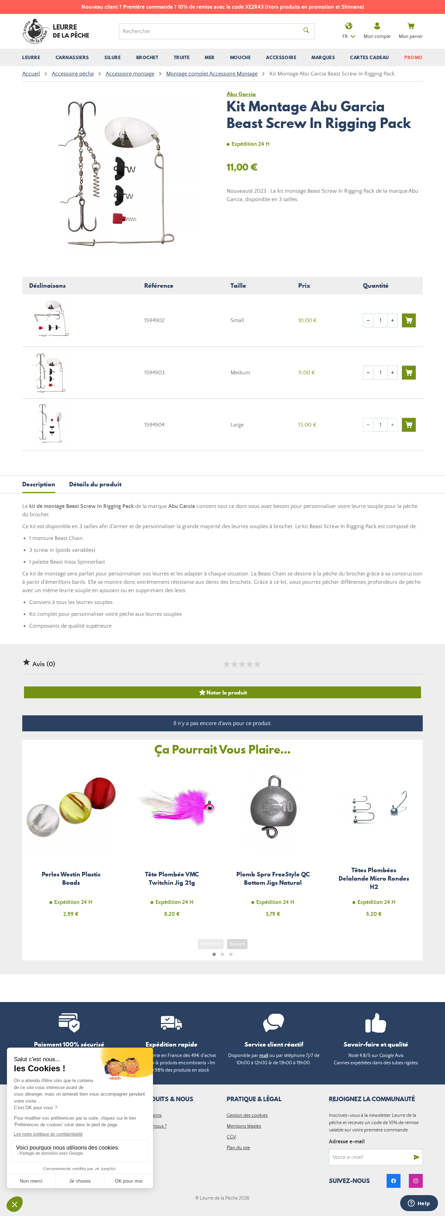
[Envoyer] (416, 1157)
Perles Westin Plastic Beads (71, 844)
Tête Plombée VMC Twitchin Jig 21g (172, 844)
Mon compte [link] (377, 36)
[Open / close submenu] (31, 57)
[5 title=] (257, 664)
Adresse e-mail (347, 1141)
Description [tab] (38, 484)
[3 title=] (241, 664)
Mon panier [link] (411, 36)
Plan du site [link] (238, 1148)
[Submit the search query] (306, 31)
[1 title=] (226, 664)
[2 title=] (234, 664)
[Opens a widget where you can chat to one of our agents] (419, 1204)
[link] (393, 1181)
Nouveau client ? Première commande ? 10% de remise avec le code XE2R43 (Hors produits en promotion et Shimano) (222, 7)
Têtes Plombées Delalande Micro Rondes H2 (374, 844)
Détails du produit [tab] (95, 484)
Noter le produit (222, 692)
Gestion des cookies (247, 1115)
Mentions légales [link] (244, 1126)
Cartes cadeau (369, 57)
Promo (413, 57)
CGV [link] (231, 1137)
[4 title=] (249, 664)
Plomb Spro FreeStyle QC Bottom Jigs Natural (273, 844)
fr (345, 36)
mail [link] (263, 1055)
